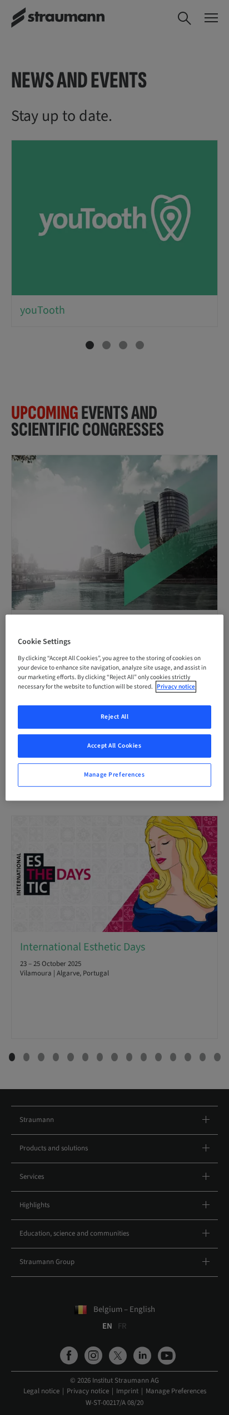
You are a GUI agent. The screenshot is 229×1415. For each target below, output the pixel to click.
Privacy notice (176, 686)
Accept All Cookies (114, 745)
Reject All (115, 716)
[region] (114, 707)
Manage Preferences (114, 774)
